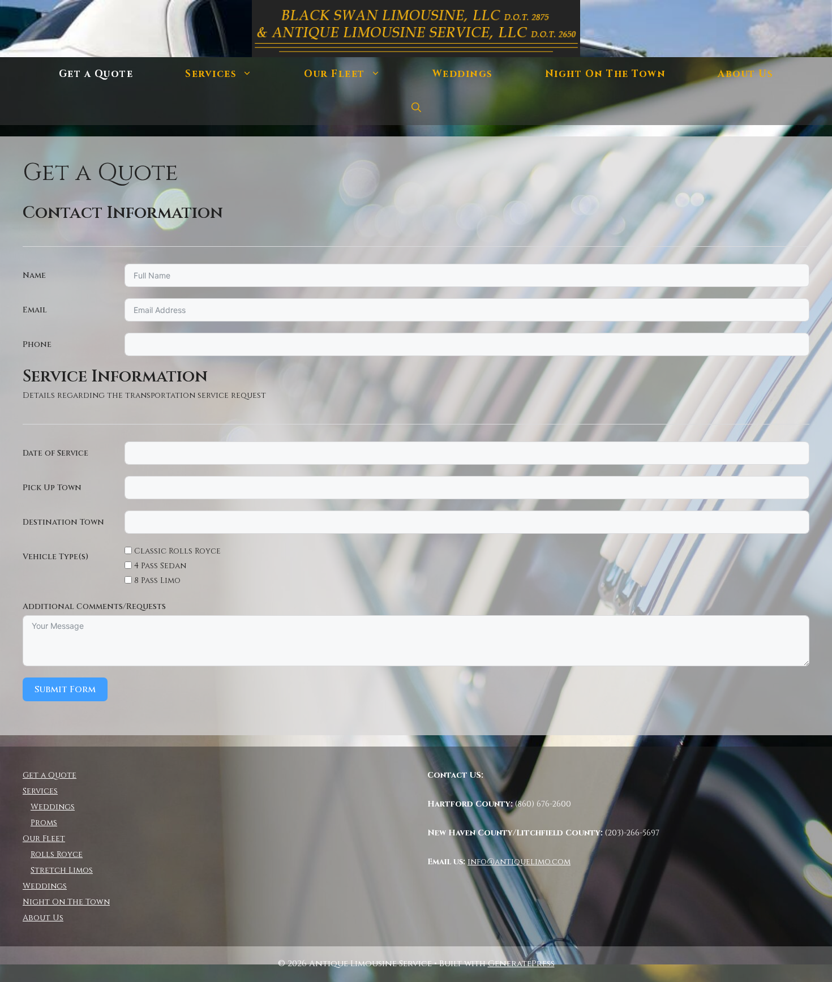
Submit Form (65, 689)
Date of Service (55, 453)
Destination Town (63, 522)
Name (34, 275)
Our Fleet (334, 73)
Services (211, 73)
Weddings (462, 73)
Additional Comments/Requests (94, 606)
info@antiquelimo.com (519, 861)
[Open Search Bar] (416, 108)
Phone (37, 344)
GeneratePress (521, 964)
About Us (745, 73)
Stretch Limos (62, 870)
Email (35, 310)
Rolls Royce (57, 854)
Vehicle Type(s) (55, 556)
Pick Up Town (52, 487)
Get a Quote (96, 73)
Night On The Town (605, 73)
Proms (44, 822)
